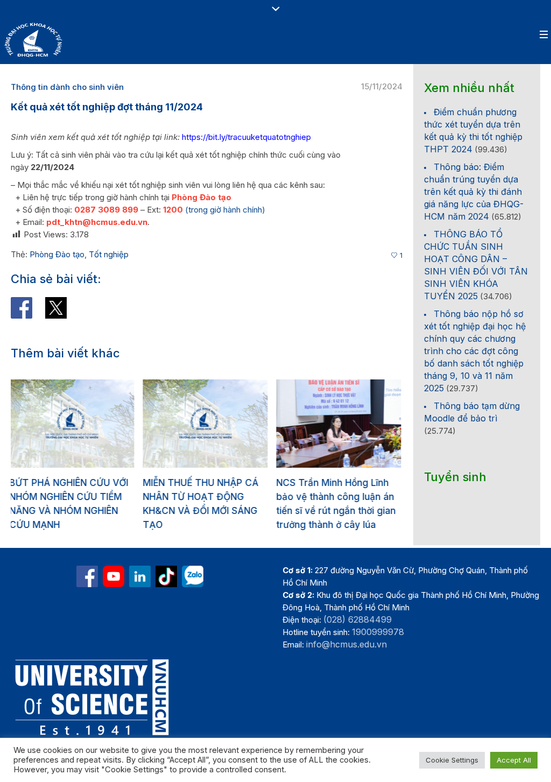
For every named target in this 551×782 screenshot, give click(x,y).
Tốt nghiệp (109, 254)
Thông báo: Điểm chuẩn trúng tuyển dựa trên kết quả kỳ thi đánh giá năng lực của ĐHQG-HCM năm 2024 (474, 191)
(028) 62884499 (357, 619)
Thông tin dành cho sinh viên (67, 87)
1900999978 (378, 631)
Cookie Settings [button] (452, 760)
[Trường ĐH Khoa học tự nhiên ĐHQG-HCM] (87, 576)
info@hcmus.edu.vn (346, 644)
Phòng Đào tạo (57, 254)
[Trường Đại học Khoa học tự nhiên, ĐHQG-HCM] (113, 576)
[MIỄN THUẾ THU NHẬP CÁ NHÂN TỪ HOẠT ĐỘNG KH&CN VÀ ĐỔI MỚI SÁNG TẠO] (105, 423)
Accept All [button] (514, 760)
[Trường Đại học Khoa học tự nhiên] (140, 576)
